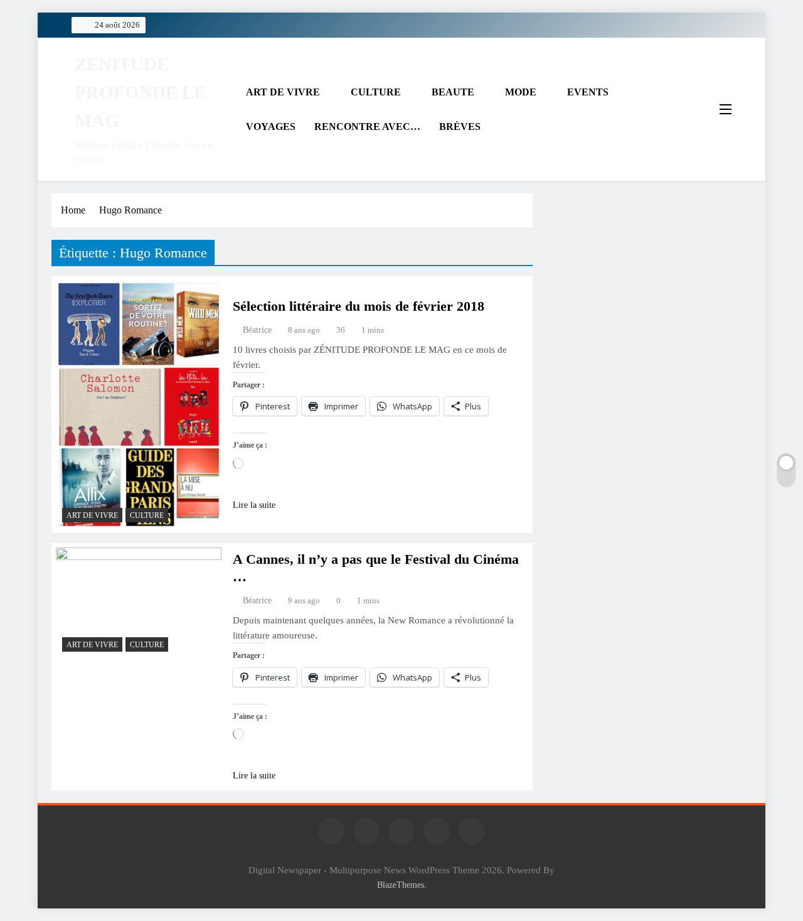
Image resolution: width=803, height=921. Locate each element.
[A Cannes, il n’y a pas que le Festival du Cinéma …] (138, 602)
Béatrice (257, 330)
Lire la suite (254, 505)
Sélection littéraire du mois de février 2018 (358, 306)
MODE (520, 92)
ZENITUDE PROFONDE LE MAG (140, 92)
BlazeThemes (400, 885)
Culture (147, 515)
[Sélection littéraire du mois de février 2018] (138, 405)
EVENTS (588, 92)
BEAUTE (453, 92)
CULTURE (376, 92)
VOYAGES (270, 126)
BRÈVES (460, 126)
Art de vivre (92, 515)
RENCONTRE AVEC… (367, 126)
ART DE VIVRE (283, 92)
